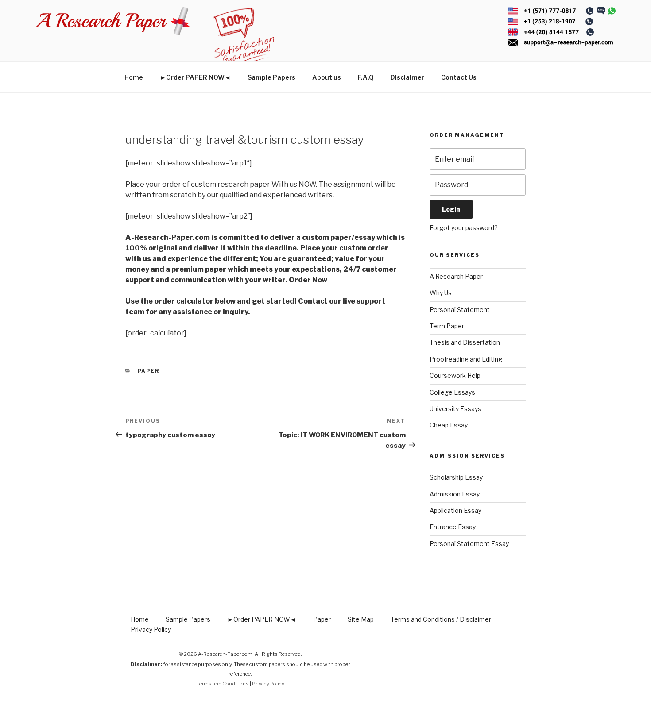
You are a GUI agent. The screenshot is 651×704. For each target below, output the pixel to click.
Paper (149, 371)
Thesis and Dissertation (465, 342)
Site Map (361, 619)
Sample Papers (271, 77)
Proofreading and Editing (466, 359)
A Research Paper (456, 276)
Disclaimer (407, 77)
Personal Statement (460, 309)
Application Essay (455, 510)
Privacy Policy (151, 629)
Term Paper (447, 326)
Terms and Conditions (223, 684)
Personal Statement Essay (469, 543)
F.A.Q (366, 77)
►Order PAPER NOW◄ (195, 77)
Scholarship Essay (456, 477)
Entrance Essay (453, 527)
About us (326, 77)
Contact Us (459, 77)
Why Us (441, 292)
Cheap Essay (449, 425)
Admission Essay (455, 494)
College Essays (452, 392)
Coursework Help (455, 375)
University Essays (455, 408)
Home (133, 77)
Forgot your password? (464, 227)
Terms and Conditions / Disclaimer (441, 619)
